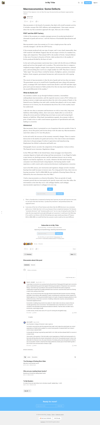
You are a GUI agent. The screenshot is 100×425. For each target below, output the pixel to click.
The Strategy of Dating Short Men (34, 361)
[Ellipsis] (76, 282)
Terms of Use (57, 237)
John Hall (29, 322)
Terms (53, 414)
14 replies (30, 317)
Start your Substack (46, 418)
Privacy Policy (61, 238)
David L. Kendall (31, 282)
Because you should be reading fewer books (34, 373)
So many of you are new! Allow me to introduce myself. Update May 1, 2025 (42, 383)
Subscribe (88, 2)
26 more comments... (28, 349)
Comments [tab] (26, 265)
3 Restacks (40, 244)
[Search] (78, 2)
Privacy (49, 414)
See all (26, 391)
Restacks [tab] (33, 265)
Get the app (57, 418)
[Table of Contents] (2, 212)
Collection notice (59, 414)
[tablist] (29, 264)
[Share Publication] (82, 2)
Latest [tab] (28, 357)
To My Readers (28, 381)
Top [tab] (25, 357)
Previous (29, 254)
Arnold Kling (30, 16)
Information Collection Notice (49, 238)
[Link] (21, 33)
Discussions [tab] (34, 357)
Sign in (95, 2)
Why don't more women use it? (31, 363)
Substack (43, 422)
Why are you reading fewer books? (35, 371)
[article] (50, 364)
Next (72, 254)
